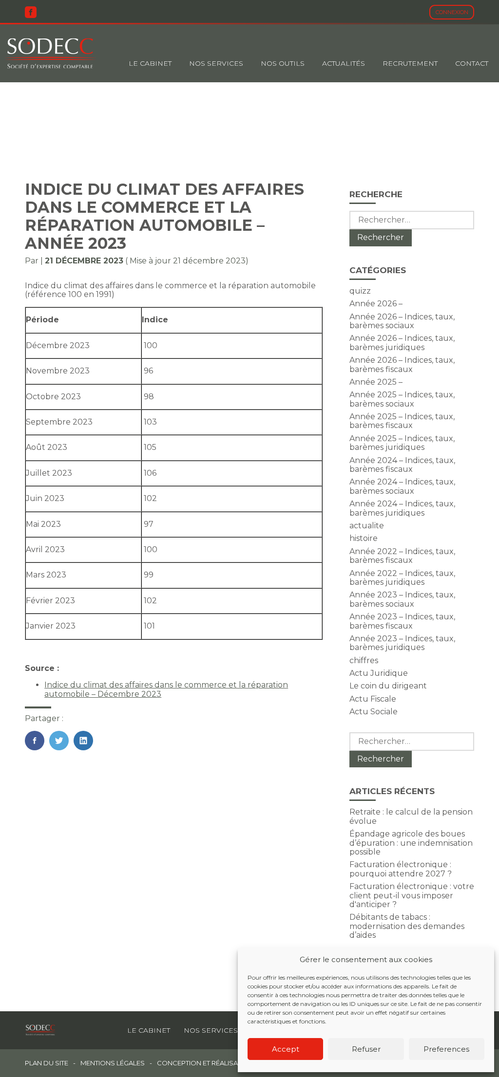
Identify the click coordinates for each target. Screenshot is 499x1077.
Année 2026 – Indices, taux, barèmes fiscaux (402, 364)
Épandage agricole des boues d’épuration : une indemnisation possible (411, 842)
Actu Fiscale (372, 699)
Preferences (446, 1049)
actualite (366, 525)
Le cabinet (150, 63)
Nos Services (216, 63)
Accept (285, 1049)
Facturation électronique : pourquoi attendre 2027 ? (400, 869)
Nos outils (283, 63)
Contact (471, 63)
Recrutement (410, 63)
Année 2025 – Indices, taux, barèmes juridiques (402, 443)
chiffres (363, 660)
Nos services (211, 1030)
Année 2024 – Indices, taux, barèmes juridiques (402, 508)
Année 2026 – (376, 303)
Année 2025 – (376, 382)
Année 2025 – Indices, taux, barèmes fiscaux (402, 421)
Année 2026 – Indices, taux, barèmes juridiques (402, 343)
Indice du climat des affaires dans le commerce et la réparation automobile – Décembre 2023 (166, 689)
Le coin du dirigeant (388, 685)
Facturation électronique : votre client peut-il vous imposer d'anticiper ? (411, 895)
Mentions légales (112, 1063)
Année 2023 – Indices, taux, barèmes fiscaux (402, 621)
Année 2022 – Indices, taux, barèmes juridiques (402, 578)
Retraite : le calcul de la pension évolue (411, 816)
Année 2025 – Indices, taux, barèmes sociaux (402, 399)
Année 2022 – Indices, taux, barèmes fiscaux (402, 556)
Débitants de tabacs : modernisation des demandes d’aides (406, 926)
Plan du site (46, 1063)
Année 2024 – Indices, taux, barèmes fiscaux (402, 465)
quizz (360, 291)
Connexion (452, 12)
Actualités (343, 63)
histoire (363, 538)
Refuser (366, 1049)
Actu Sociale (373, 711)
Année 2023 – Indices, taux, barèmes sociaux (402, 599)
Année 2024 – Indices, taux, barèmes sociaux (402, 486)
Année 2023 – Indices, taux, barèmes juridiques (402, 643)
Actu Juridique (378, 673)
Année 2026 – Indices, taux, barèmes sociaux (402, 321)
